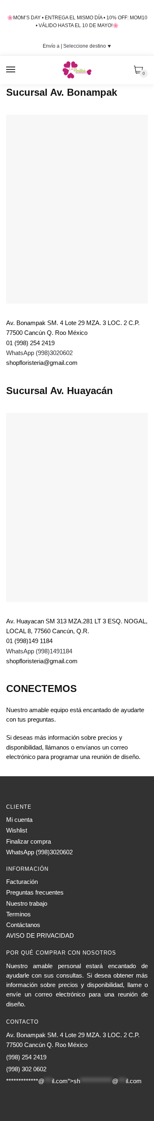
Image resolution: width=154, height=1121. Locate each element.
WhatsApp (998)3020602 (39, 352)
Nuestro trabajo (26, 903)
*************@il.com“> (74, 1080)
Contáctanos (23, 924)
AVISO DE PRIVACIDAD (40, 935)
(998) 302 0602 (26, 1069)
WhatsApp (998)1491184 (39, 651)
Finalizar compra (28, 841)
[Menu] (11, 70)
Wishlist (16, 830)
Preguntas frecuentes (35, 892)
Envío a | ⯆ (77, 46)
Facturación (22, 881)
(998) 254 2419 (26, 1057)
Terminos (18, 914)
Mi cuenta (19, 819)
